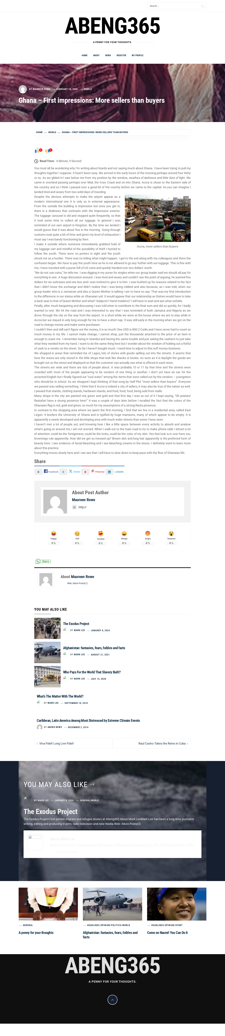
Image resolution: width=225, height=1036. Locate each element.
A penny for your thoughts (36, 933)
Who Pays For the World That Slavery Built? (92, 672)
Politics (116, 925)
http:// (82, 507)
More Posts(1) (80, 583)
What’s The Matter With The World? (60, 696)
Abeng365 (112, 26)
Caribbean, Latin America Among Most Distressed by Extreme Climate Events (88, 720)
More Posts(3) (69, 852)
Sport (179, 925)
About (96, 55)
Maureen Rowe (41, 89)
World (88, 89)
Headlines (93, 925)
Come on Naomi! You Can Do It (167, 933)
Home (84, 55)
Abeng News (55, 727)
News (108, 55)
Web (69, 583)
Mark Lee (79, 630)
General (85, 800)
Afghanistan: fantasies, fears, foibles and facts (94, 648)
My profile (137, 55)
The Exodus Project (76, 624)
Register (121, 55)
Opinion (105, 925)
